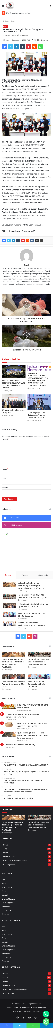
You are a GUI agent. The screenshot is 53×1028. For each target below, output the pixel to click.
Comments (43, 575)
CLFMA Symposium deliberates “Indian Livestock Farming (36, 414)
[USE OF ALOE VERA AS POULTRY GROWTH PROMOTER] (9, 724)
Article (5, 849)
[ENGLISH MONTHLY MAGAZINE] (10, 5)
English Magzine (8, 899)
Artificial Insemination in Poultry (20, 745)
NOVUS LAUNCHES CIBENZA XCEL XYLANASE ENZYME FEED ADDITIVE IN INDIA (13, 384)
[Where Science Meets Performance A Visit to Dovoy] (9, 623)
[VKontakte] (32, 240)
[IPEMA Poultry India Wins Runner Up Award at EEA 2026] (9, 605)
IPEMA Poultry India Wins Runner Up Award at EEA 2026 (13, 684)
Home (6, 21)
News (12, 21)
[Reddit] (27, 240)
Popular (24, 575)
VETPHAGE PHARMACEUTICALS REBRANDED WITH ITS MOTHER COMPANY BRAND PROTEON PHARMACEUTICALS (37, 379)
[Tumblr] (18, 240)
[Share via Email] (37, 240)
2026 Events (7, 887)
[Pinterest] (23, 240)
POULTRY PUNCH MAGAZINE (15, 861)
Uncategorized (9, 865)
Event (5, 853)
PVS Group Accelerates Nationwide (20, 13)
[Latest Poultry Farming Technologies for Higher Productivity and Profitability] (9, 584)
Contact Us (6, 910)
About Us (5, 914)
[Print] (41, 240)
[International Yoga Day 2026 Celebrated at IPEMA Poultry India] (9, 596)
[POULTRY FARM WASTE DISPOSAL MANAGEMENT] (9, 706)
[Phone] (46, 1014)
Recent (8, 575)
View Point (6, 906)
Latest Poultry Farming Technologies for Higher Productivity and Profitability (31, 585)
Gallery (4, 891)
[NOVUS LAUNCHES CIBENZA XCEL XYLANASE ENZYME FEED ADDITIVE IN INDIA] (14, 371)
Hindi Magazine (8, 903)
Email (5, 478)
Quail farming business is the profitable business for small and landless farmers (32, 735)
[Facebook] (4, 240)
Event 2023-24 (9, 857)
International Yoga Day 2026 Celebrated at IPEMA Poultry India (38, 662)
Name (5, 469)
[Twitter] (9, 240)
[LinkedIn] (13, 240)
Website (5, 488)
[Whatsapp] (46, 1021)
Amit (7, 40)
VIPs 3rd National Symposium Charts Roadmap (36, 684)
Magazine (5, 895)
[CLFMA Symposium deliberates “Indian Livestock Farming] (39, 402)
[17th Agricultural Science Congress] (14, 401)
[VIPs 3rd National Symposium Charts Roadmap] (9, 614)
